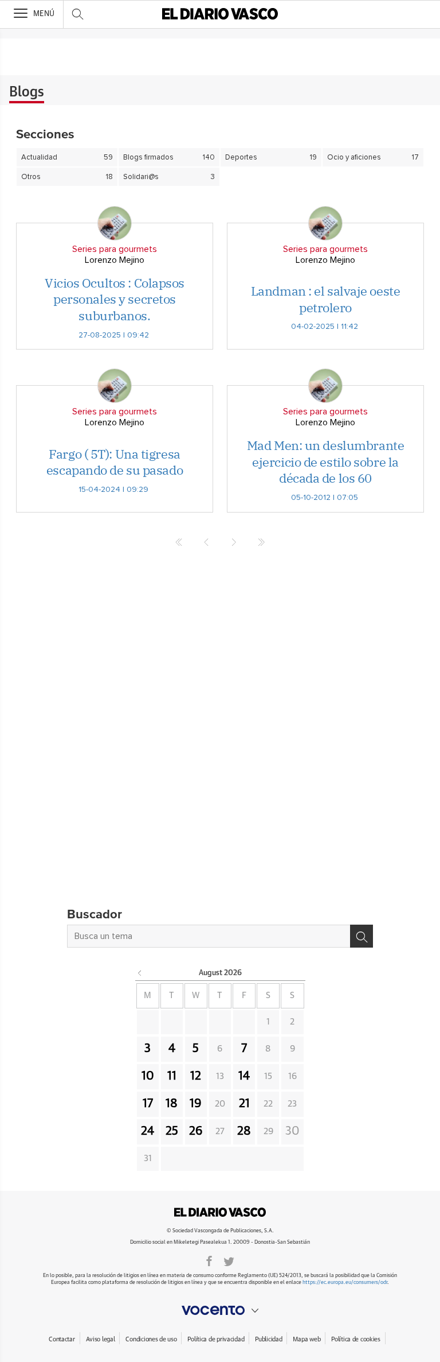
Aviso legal (100, 1339)
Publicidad (268, 1339)
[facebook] (209, 1260)
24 (147, 1131)
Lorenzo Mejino (114, 260)
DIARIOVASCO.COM (220, 1212)
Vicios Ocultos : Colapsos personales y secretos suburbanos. (114, 299)
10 (148, 1076)
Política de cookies (355, 1339)
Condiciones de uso (150, 1339)
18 (172, 1103)
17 (148, 1103)
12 (195, 1076)
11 (171, 1076)
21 (244, 1103)
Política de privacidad (215, 1339)
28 (244, 1131)
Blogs (26, 92)
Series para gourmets (114, 249)
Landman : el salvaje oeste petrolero (325, 299)
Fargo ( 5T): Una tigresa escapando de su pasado (114, 462)
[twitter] (228, 1260)
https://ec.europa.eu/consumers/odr (344, 1282)
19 (196, 1103)
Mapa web (306, 1339)
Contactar (61, 1339)
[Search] (361, 936)
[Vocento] (220, 1310)
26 (196, 1131)
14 (244, 1076)
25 (172, 1131)
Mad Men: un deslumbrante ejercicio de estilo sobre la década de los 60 (325, 461)
